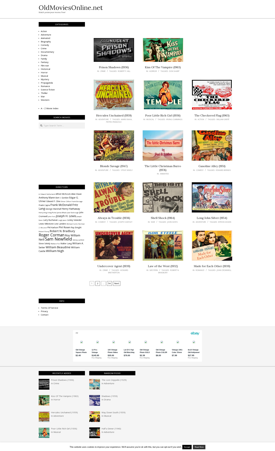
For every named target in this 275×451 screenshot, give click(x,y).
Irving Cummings (174, 119)
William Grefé (222, 119)
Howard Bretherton (118, 271)
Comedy (200, 170)
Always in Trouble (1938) (114, 218)
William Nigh (55, 251)
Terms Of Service (49, 307)
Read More (199, 447)
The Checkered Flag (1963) (212, 115)
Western (154, 270)
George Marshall (53, 208)
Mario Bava (126, 119)
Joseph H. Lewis (66, 216)
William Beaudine (58, 247)
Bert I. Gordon (62, 197)
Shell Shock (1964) (163, 218)
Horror (153, 71)
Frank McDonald (61, 205)
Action (201, 119)
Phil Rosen (64, 227)
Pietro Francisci (113, 122)
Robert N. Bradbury (62, 231)
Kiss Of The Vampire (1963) (163, 67)
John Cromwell (224, 270)
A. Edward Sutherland (47, 194)
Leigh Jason (62, 220)
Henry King (43, 213)
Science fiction (48, 89)
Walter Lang (66, 243)
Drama (44, 55)
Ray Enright (76, 227)
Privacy (44, 311)
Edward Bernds (223, 170)
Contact (44, 314)
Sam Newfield (58, 239)
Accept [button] (187, 447)
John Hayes (172, 222)
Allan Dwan (76, 194)
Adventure (103, 119)
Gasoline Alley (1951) (212, 166)
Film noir (45, 65)
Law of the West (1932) (163, 266)
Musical (150, 119)
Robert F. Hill (124, 71)
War (153, 222)
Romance (200, 270)
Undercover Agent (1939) (113, 266)
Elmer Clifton (66, 201)
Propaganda (47, 82)
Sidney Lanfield (78, 240)
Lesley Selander (74, 220)
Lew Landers (60, 223)
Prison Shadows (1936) (114, 67)
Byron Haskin (224, 222)
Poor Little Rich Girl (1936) (162, 115)
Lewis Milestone (46, 223)
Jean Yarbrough (73, 213)
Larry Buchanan (50, 220)
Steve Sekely (127, 170)
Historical (45, 69)
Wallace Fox (55, 244)
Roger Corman (51, 235)
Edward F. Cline (53, 201)
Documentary (47, 51)
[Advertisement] (163, 29)
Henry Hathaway (71, 208)
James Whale (62, 213)
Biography (46, 41)
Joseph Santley (125, 222)
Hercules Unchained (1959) (114, 115)
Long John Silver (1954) (212, 218)
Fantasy (45, 62)
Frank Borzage (77, 201)
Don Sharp (174, 71)
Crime (103, 71)
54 (109, 283)
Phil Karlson (52, 227)
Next (116, 283)
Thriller (44, 93)
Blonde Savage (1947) (114, 166)
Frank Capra (44, 205)
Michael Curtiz (72, 224)
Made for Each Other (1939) (212, 266)
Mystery (45, 79)
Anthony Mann (47, 197)
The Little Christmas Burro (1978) (163, 168)
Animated (164, 173)
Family (44, 58)
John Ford (51, 216)
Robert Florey (44, 232)
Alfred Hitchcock (63, 194)
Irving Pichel (51, 213)
